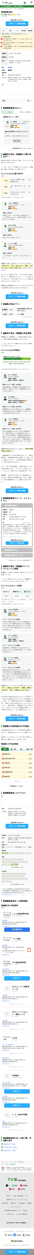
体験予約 (17, 929)
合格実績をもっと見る (16, 786)
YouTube (22, 1189)
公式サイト (17, 978)
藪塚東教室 (5, 1058)
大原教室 (5, 995)
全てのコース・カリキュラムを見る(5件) (19, 560)
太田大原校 (5, 969)
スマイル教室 (6, 1082)
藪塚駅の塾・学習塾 (9, 1144)
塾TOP (2, 8)
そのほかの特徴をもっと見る (17, 867)
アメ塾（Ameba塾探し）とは (20, 1196)
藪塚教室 (5, 920)
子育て (13, 1189)
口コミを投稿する (8, 112)
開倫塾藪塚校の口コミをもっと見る (22, 148)
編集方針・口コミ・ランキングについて (17, 1199)
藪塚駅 (15, 8)
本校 (3, 1121)
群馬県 (6, 8)
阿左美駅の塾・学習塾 (10, 1147)
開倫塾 (10, 67)
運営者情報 (22, 1203)
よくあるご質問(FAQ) (21, 1214)
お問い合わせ (10, 1214)
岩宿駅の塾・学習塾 (9, 1150)
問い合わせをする (6, 894)
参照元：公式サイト (27, 523)
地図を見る (7, 926)
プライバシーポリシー (16, 1207)
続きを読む (17, 141)
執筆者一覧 (5, 1203)
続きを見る (17, 781)
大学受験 (25, 1185)
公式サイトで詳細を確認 (17, 23)
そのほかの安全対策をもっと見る (17, 884)
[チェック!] (29, 950)
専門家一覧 (13, 1203)
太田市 (11, 8)
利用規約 (29, 1203)
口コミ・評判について (27, 112)
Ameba (10, 1235)
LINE (16, 1185)
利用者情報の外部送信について (12, 1210)
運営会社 (25, 1210)
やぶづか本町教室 (7, 1044)
